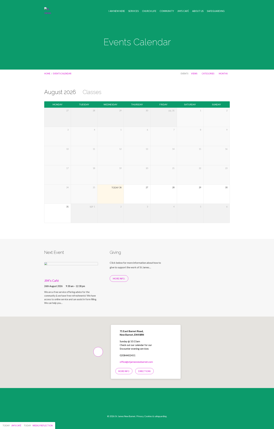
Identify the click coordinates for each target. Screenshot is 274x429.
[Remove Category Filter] (105, 92)
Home (47, 73)
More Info (123, 371)
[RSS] (145, 403)
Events (184, 73)
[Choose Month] (221, 93)
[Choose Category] (227, 93)
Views (194, 73)
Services (133, 11)
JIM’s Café (183, 11)
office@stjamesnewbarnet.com (136, 361)
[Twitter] (137, 403)
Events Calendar (62, 73)
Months (223, 73)
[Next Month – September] (215, 92)
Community (167, 11)
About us (198, 11)
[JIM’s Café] (71, 273)
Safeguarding (216, 11)
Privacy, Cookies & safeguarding (151, 416)
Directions (144, 371)
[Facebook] (130, 403)
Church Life (149, 11)
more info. (119, 278)
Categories (208, 73)
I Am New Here (116, 11)
